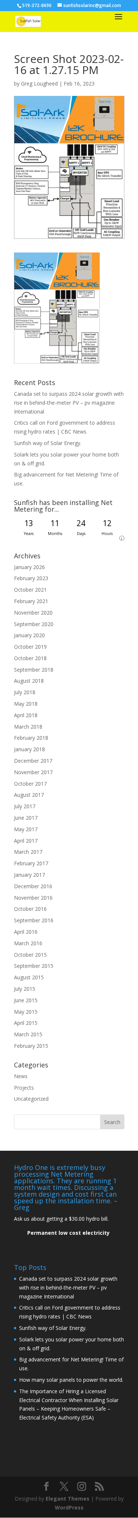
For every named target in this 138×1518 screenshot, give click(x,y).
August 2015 (29, 977)
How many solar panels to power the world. (71, 1379)
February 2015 (31, 1045)
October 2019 (30, 646)
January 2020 (29, 635)
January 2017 (29, 874)
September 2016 (33, 920)
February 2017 (31, 863)
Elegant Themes (67, 1498)
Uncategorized (31, 1098)
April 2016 (26, 931)
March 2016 (28, 943)
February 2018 (31, 737)
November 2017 (33, 772)
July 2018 (24, 692)
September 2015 (33, 965)
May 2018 (26, 703)
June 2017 (26, 817)
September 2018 (33, 669)
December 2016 (33, 886)
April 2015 (26, 1022)
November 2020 (33, 612)
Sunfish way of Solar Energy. (47, 443)
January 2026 (29, 567)
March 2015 (28, 1034)
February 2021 (31, 601)
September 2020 (33, 624)
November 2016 (33, 897)
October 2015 (30, 954)
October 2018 (30, 658)
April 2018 (26, 715)
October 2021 (30, 589)
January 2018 (29, 749)
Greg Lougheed (39, 83)
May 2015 (26, 1011)
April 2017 (26, 840)
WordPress (69, 1507)
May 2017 (26, 829)
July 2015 (24, 988)
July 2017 (24, 806)
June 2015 (26, 1000)
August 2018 (29, 680)
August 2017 (29, 794)
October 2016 (30, 908)
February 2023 (31, 578)
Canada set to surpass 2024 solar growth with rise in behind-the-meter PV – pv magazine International (69, 402)
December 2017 (33, 760)
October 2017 (30, 783)
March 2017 (28, 851)
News (21, 1076)
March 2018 (28, 726)
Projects (24, 1087)
